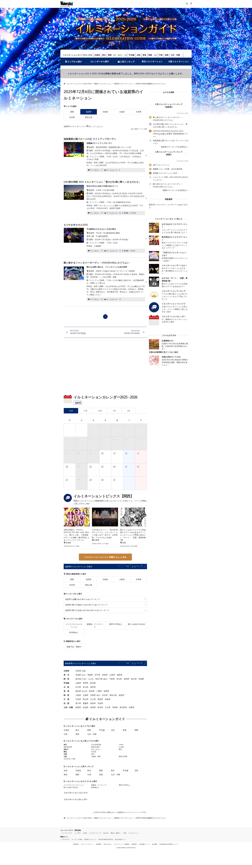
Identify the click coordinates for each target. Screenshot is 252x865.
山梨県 (78, 683)
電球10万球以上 (115, 624)
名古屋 (84, 691)
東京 (114, 55)
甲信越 (131, 55)
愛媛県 (85, 703)
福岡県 (78, 707)
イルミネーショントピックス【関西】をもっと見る (105, 557)
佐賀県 (85, 707)
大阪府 (122, 112)
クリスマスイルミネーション (74, 625)
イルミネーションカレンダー (76, 799)
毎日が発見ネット (120, 839)
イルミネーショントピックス (76, 792)
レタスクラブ (65, 839)
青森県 (90, 675)
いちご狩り (77, 833)
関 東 (66, 679)
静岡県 (106, 691)
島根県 (107, 699)
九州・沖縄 (175, 55)
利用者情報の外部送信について (168, 844)
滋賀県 (88, 579)
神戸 (98, 695)
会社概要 (154, 844)
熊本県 (100, 707)
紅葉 (125, 833)
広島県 (78, 699)
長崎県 (93, 707)
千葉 (125, 55)
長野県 (85, 683)
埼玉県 (119, 679)
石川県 (78, 687)
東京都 (78, 679)
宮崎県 (115, 707)
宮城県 (78, 675)
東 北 (66, 675)
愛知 (65, 752)
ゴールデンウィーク (95, 833)
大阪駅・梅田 (96, 756)
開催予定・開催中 (74, 646)
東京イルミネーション (152, 61)
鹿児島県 (123, 707)
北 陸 (66, 687)
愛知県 (78, 691)
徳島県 (93, 703)
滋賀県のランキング (82, 599)
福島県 (119, 675)
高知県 (100, 703)
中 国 (66, 699)
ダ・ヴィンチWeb (77, 839)
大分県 (107, 707)
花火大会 (106, 833)
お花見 (85, 833)
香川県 (78, 703)
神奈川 (120, 55)
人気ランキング (127, 61)
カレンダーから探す (99, 61)
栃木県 (134, 679)
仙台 (83, 675)
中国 (160, 55)
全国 (65, 770)
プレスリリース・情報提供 (121, 844)
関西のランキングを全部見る (175, 190)
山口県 (93, 699)
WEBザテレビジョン (90, 839)
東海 (144, 55)
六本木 (84, 679)
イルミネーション (133, 833)
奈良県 (72, 117)
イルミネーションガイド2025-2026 (77, 55)
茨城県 (141, 679)
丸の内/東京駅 (96, 744)
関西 (150, 55)
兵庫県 (138, 112)
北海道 (97, 55)
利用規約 (75, 844)
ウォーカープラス (67, 833)
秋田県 (105, 675)
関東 (110, 55)
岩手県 (97, 675)
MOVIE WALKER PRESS (106, 839)
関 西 (66, 695)
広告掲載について (144, 844)
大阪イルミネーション (178, 61)
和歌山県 (88, 117)
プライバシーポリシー (87, 844)
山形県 (112, 675)
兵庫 (65, 754)
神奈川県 (99, 679)
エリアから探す (74, 61)
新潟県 (93, 683)
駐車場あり (74, 632)
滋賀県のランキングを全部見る (174, 147)
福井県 (93, 687)
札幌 (83, 671)
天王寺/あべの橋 (69, 759)
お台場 (121, 747)
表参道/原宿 (68, 747)
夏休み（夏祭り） (116, 833)
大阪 (155, 55)
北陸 (138, 55)
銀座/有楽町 (95, 747)
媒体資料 (134, 844)
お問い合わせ (107, 844)
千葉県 (112, 679)
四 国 (66, 703)
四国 (166, 55)
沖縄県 (131, 707)
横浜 (105, 679)
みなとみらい (96, 749)
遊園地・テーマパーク (95, 625)
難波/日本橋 (123, 756)
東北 (104, 55)
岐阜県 (91, 691)
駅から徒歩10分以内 (136, 624)
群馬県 (126, 679)
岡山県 (85, 699)
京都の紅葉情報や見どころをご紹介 (163, 352)
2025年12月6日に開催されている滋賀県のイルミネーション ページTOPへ (120, 812)
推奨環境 (98, 844)
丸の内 (90, 679)
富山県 (85, 687)
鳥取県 (100, 699)
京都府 (105, 112)
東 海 (66, 691)
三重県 (99, 691)
